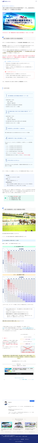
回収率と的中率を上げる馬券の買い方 (10, 435)
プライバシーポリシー (17, 439)
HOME (2, 435)
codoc (33, 379)
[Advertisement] (19, 390)
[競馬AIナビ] (6, 1)
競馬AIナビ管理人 (25, 379)
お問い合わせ (27, 439)
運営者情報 (22, 439)
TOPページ (10, 439)
